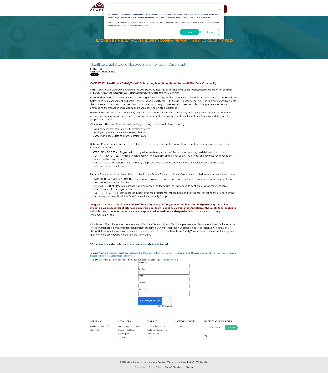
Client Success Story (118, 253)
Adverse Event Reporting (213, 253)
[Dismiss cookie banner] (219, 9)
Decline (210, 32)
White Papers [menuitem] (123, 334)
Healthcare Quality (164, 253)
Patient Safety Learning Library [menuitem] (130, 326)
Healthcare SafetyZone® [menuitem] (99, 326)
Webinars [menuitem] (122, 338)
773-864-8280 (202, 362)
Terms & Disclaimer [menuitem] (173, 367)
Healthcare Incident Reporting (187, 253)
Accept (190, 32)
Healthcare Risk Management (142, 253)
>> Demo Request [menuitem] (181, 326)
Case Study (103, 253)
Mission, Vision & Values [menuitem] (156, 326)
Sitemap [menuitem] (190, 367)
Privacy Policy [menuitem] (155, 367)
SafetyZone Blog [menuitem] (153, 334)
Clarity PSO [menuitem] (94, 330)
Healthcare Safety (108, 256)
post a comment (171, 260)
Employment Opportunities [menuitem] (157, 330)
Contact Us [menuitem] (151, 338)
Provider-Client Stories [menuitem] (126, 330)
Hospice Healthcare (126, 256)
